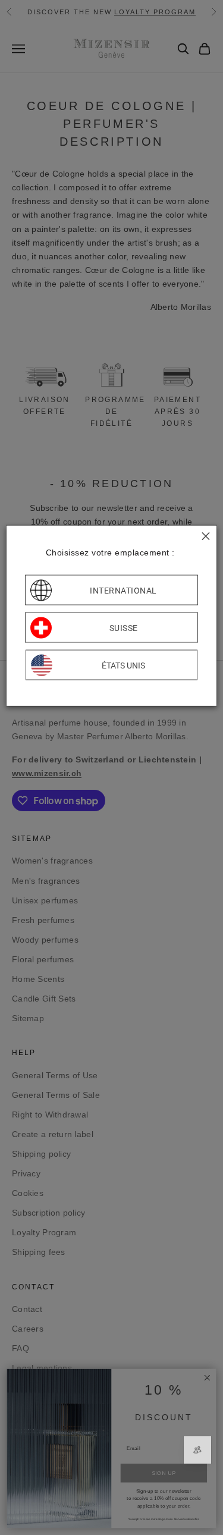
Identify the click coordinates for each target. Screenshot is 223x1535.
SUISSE (123, 627)
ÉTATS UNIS (123, 665)
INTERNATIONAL (123, 590)
